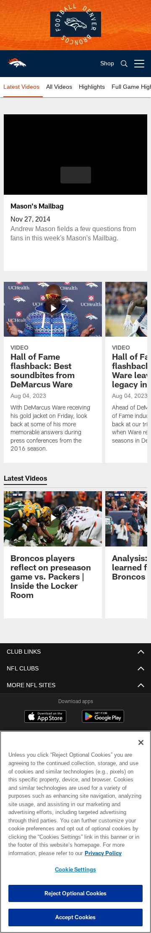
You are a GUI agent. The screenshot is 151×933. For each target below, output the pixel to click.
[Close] (141, 742)
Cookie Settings (75, 869)
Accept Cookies (75, 917)
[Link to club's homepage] (17, 60)
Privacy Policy (36, 853)
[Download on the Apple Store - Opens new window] (45, 717)
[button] (75, 175)
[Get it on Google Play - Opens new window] (103, 720)
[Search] (124, 64)
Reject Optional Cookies (75, 893)
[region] (75, 832)
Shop (107, 63)
